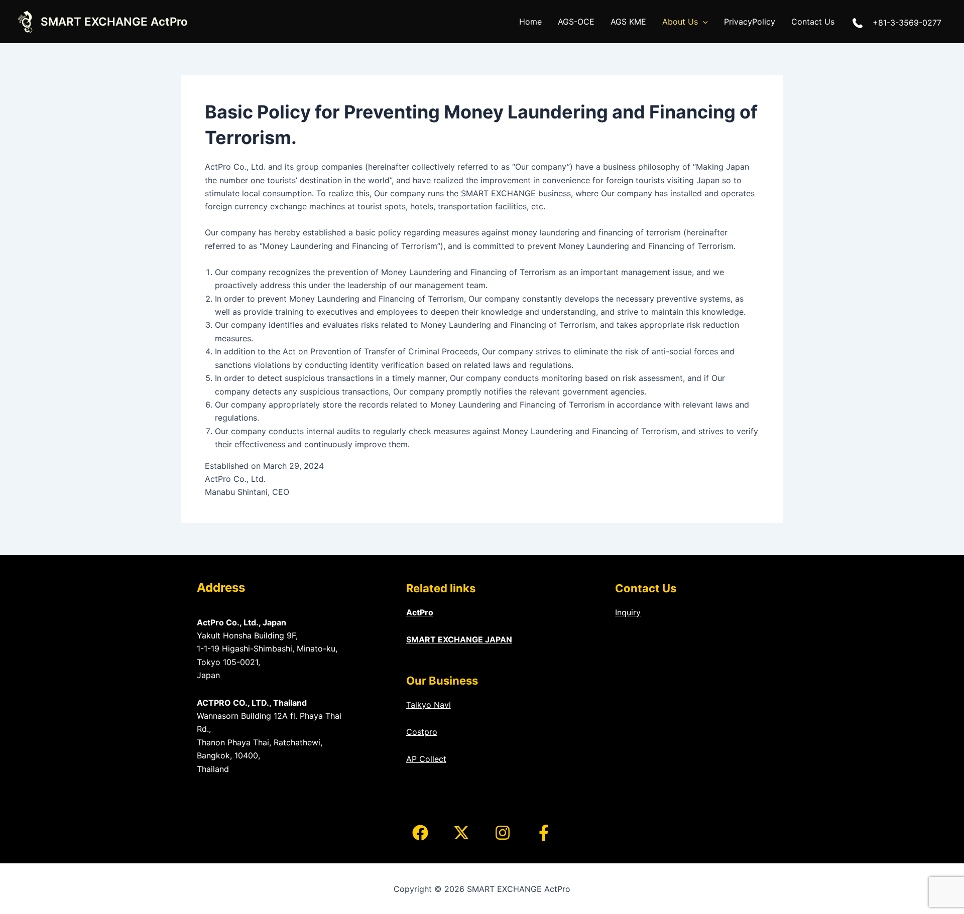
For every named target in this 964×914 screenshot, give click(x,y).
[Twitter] (461, 833)
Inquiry (628, 612)
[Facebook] (420, 833)
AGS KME (628, 22)
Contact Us (812, 22)
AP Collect (426, 759)
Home (530, 22)
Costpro (421, 732)
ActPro (419, 612)
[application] (703, 21)
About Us (680, 22)
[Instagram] (503, 833)
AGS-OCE (576, 22)
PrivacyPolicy (749, 22)
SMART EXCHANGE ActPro (114, 21)
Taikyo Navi (428, 705)
